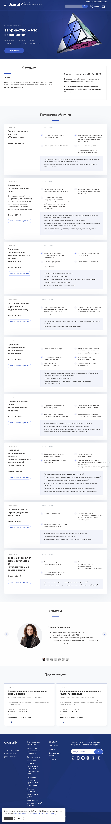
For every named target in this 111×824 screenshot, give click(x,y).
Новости (52, 749)
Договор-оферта (33, 757)
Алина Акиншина (59, 627)
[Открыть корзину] (103, 6)
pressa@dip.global (11, 757)
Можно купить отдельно (19, 221)
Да (8, 818)
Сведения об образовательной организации (33, 751)
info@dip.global (10, 753)
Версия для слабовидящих (96, 2)
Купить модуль (14, 51)
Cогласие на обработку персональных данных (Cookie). (34, 814)
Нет (19, 818)
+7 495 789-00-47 (11, 750)
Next (104, 634)
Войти (96, 6)
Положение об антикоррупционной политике (34, 803)
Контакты (52, 759)
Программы (53, 746)
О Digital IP (53, 742)
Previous (6, 634)
